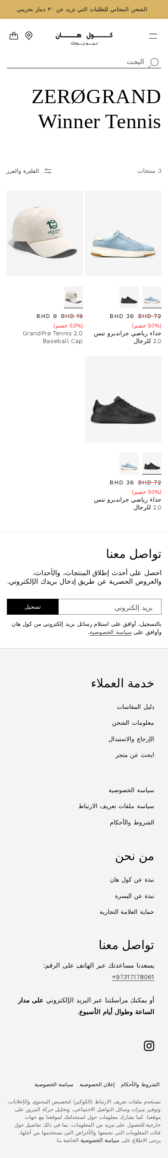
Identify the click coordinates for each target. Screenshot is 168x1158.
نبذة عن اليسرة (134, 895)
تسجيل (33, 607)
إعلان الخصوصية (97, 1084)
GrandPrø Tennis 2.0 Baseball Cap (53, 337)
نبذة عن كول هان (132, 879)
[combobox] (84, 60)
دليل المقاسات (135, 706)
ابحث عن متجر (134, 754)
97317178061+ (133, 977)
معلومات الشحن (133, 722)
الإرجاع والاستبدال (131, 738)
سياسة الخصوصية (111, 632)
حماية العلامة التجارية (127, 911)
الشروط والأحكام (132, 822)
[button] (159, 33)
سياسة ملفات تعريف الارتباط (116, 806)
